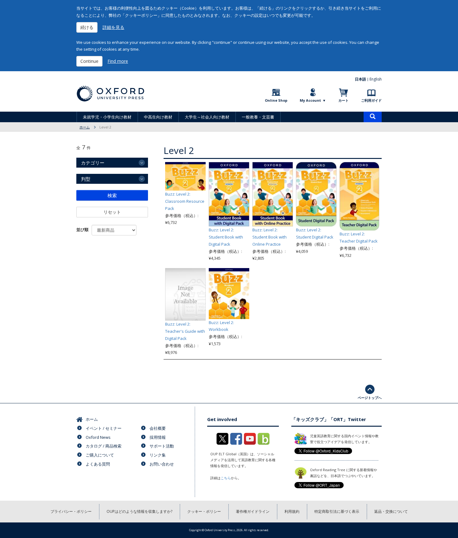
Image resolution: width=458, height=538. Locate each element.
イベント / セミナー (104, 428)
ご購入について (100, 455)
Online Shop (276, 100)
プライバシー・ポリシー (71, 511)
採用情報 (158, 437)
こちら (226, 477)
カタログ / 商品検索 (104, 446)
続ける (86, 27)
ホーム (84, 127)
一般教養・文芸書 (258, 117)
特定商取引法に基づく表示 (336, 511)
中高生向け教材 (158, 117)
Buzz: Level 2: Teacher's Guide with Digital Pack (185, 331)
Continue (89, 61)
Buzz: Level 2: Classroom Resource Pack (184, 201)
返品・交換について (391, 511)
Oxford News (98, 437)
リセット (112, 212)
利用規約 (291, 511)
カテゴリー (92, 163)
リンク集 (158, 455)
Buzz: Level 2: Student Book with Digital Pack (226, 237)
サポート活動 (162, 446)
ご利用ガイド (371, 100)
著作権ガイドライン (253, 511)
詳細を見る (113, 27)
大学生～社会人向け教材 (207, 117)
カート (343, 100)
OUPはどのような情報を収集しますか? (139, 511)
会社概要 (158, 428)
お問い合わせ (162, 464)
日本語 (360, 79)
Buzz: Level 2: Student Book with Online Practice (269, 237)
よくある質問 (98, 464)
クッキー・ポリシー (204, 511)
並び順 (82, 229)
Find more (117, 61)
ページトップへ (370, 397)
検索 (112, 195)
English (376, 79)
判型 (85, 179)
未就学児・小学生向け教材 (107, 117)
